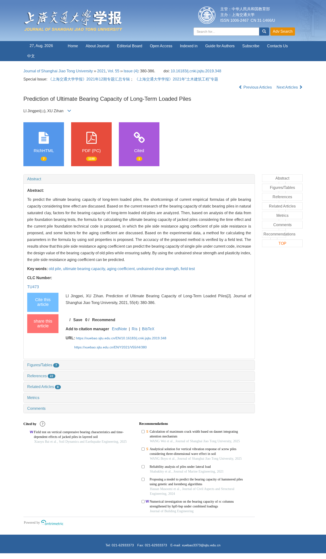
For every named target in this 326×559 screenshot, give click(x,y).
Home (73, 46)
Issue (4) (131, 71)
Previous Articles (257, 87)
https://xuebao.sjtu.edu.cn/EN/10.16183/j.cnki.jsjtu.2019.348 (121, 338)
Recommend (103, 320)
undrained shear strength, (159, 269)
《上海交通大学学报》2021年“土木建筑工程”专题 (176, 79)
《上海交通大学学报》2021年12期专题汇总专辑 (89, 79)
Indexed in (189, 46)
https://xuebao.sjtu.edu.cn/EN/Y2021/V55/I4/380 (110, 347)
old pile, (56, 269)
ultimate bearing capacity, (85, 269)
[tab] (139, 179)
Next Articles (288, 87)
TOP (282, 243)
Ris (134, 329)
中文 (31, 56)
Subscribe (250, 46)
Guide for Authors (220, 46)
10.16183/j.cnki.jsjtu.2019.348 (196, 71)
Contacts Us (277, 46)
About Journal (97, 46)
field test (188, 269)
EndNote (119, 329)
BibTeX (148, 329)
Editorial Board (129, 46)
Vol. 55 (113, 71)
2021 (101, 71)
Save (77, 320)
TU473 (33, 287)
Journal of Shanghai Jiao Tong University (58, 71)
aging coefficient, (122, 269)
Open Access (161, 46)
